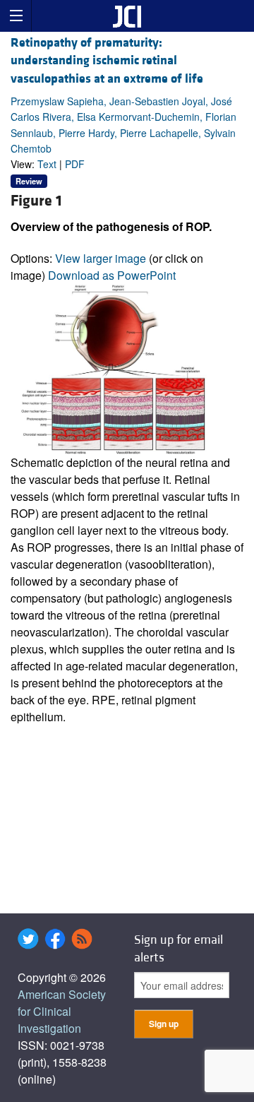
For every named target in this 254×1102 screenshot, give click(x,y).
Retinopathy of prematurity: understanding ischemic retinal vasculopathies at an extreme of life (107, 60)
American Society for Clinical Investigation (62, 1011)
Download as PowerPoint (112, 275)
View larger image (100, 258)
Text (46, 164)
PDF (75, 164)
